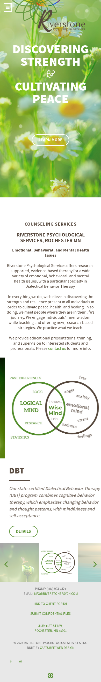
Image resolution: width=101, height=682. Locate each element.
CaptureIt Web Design (57, 648)
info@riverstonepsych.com (55, 594)
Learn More (50, 140)
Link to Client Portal (51, 604)
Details (18, 531)
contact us (57, 348)
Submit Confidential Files (50, 614)
